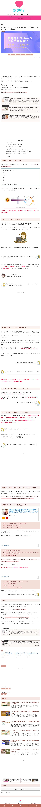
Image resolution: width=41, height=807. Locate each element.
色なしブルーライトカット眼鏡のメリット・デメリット (19, 149)
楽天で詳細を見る (5, 545)
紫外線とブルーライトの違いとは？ (14, 142)
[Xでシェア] (10, 54)
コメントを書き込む (20, 789)
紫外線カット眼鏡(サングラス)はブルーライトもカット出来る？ (19, 151)
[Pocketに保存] (25, 54)
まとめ (8, 154)
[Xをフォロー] (2, 694)
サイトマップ (20, 803)
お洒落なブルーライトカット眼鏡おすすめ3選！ (16, 153)
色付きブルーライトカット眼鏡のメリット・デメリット (19, 148)
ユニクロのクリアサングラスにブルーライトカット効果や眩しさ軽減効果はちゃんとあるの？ (6, 653)
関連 (9, 156)
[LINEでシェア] (30, 54)
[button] (38, 517)
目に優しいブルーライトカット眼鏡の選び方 (15, 146)
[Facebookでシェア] (15, 54)
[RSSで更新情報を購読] (6, 694)
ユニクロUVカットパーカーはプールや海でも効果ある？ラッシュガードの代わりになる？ (19, 653)
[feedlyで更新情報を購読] (4, 694)
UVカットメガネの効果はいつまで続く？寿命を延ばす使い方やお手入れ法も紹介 (32, 653)
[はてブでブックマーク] (20, 54)
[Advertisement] (20, 66)
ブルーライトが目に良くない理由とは (14, 144)
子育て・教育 (7, 803)
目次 (19, 140)
